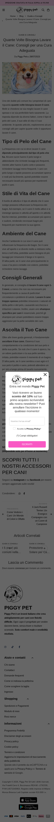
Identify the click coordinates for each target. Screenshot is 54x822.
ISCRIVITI (27, 444)
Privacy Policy (33, 429)
